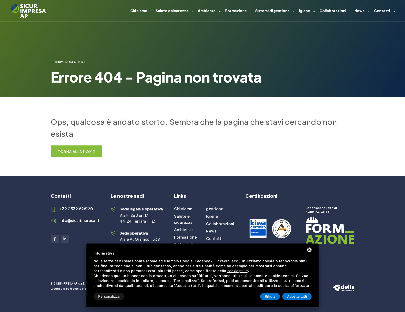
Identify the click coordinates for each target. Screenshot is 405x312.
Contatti (382, 10)
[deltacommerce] (343, 283)
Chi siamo (138, 10)
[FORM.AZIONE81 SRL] (330, 219)
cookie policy (238, 271)
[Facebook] (55, 239)
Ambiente (207, 10)
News (359, 10)
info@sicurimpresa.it (79, 220)
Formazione (236, 10)
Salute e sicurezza (172, 10)
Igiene (304, 10)
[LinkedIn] (65, 239)
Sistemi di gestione (272, 10)
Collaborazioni (332, 10)
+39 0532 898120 (76, 208)
